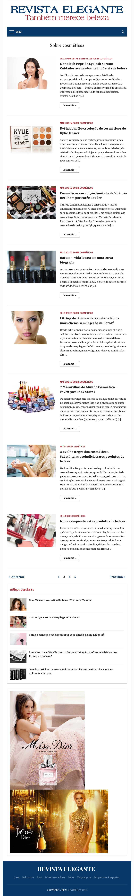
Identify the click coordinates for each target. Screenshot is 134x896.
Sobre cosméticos (102, 58)
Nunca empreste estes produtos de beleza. (93, 521)
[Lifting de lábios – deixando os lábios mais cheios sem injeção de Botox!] (31, 327)
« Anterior (16, 577)
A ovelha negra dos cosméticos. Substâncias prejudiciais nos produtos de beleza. (92, 456)
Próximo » (117, 577)
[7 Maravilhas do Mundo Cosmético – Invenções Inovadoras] (31, 396)
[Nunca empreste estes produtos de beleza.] (31, 530)
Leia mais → (70, 105)
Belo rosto (66, 252)
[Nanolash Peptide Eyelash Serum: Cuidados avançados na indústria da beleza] (31, 72)
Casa (16, 877)
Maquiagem (66, 123)
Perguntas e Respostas (79, 58)
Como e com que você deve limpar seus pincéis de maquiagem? (66, 634)
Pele (62, 446)
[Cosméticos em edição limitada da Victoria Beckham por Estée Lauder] (31, 202)
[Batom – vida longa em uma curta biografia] (31, 266)
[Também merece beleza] (67, 13)
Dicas (63, 58)
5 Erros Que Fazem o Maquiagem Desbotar (54, 617)
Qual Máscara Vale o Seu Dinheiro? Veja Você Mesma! (60, 600)
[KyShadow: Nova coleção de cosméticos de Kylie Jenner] (31, 137)
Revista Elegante (66, 869)
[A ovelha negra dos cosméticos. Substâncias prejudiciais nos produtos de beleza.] (31, 460)
